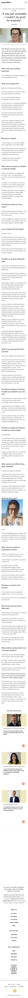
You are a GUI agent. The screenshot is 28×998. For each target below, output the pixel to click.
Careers (13, 940)
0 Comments (14, 24)
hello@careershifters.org (10, 699)
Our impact (14, 916)
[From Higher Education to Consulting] (23, 783)
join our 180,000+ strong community (14, 903)
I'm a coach (14, 937)
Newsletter (14, 954)
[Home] (5, 3)
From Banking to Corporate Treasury (14, 728)
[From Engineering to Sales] (23, 821)
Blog (14, 925)
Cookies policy (13, 986)
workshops (19, 901)
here (18, 689)
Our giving (14, 919)
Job (16, 9)
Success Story (7, 9)
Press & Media (14, 922)
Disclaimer (21, 986)
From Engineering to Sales (10, 804)
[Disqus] (14, 858)
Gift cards (14, 957)
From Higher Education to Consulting (14, 766)
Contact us (14, 960)
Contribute (14, 934)
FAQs (13, 951)
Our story (14, 913)
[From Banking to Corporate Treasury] (23, 745)
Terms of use (11, 984)
